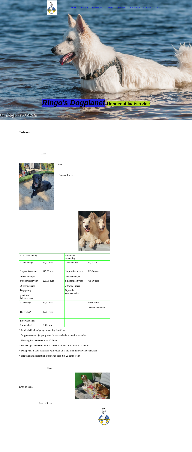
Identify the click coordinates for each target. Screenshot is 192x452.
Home (73, 7)
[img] (38, 7)
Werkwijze (97, 7)
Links (157, 7)
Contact (147, 7)
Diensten (110, 7)
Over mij (84, 7)
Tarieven (122, 7)
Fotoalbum (135, 7)
